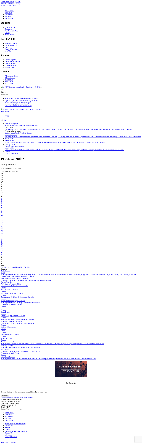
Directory (8, 47)
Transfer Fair (99, 344)
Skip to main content (7, 2)
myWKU (8, 51)
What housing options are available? (17, 104)
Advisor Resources (22, 142)
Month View (19, 267)
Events (11, 146)
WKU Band (5, 349)
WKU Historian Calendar (9, 289)
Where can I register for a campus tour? (18, 102)
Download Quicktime (26, 398)
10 (1, 215)
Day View (4, 267)
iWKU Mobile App (11, 31)
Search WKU (6, 92)
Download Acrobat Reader (10, 398)
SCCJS (12, 274)
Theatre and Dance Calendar (10, 334)
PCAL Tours (41, 150)
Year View (27, 267)
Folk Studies (37, 280)
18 (1, 230)
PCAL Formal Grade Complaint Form (74, 150)
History (21, 129)
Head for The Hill (29, 344)
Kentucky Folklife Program (24, 280)
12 (1, 218)
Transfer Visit (90, 344)
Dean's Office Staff (11, 150)
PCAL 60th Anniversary (23, 274)
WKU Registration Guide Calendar (12, 293)
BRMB (17, 359)
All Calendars (5, 271)
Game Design (5, 312)
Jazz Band (63, 359)
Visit (6, 5)
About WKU (9, 11)
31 (1, 254)
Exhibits (18, 284)
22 (1, 237)
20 (1, 233)
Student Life (9, 18)
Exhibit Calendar (6, 282)
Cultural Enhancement (8, 327)
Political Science (46, 129)
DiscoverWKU (40, 344)
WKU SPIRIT (10, 83)
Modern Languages (30, 129)
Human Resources (11, 45)
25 (1, 243)
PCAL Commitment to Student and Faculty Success (106, 137)
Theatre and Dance (85, 129)
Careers (7, 429)
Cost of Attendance (11, 65)
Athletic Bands (20, 351)
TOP (46, 344)
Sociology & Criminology (121, 274)
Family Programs (10, 60)
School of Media (10, 276)
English (16, 129)
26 (1, 245)
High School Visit (80, 344)
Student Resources (11, 135)
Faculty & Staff (10, 140)
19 (1, 231)
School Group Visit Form (53, 150)
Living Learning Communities (64, 137)
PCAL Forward (10, 142)
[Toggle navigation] (1, 120)
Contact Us (8, 433)
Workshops (25, 347)
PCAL (7, 116)
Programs (19, 347)
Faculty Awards (37, 142)
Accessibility (9, 425)
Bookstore (8, 29)
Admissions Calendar (8, 342)
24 (1, 241)
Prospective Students (35, 137)
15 (1, 224)
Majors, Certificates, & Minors (15, 125)
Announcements (34, 347)
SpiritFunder (9, 81)
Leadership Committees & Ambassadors (100, 150)
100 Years (93, 359)
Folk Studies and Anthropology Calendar (14, 278)
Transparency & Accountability (15, 424)
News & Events (10, 144)
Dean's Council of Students (132, 137)
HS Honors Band (84, 359)
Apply (3, 5)
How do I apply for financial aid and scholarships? (21, 100)
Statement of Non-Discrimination (16, 431)
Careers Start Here (48, 137)
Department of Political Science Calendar (14, 286)
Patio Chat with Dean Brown (27, 150)
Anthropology (46, 280)
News (7, 146)
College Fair (71, 344)
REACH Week (21, 276)
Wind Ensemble (25, 359)
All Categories (5, 274)
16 (1, 226)
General (33, 274)
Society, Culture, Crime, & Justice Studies (65, 129)
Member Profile (10, 67)
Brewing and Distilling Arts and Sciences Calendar (17, 323)
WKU (7, 115)
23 (1, 239)
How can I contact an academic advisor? (18, 106)
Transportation (9, 35)
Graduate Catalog (26, 133)
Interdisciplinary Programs (123, 129)
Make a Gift (9, 80)
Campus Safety (10, 27)
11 (1, 217)
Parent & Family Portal (12, 61)
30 (1, 252)
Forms (30, 142)
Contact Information (11, 153)
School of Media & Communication (103, 129)
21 (1, 235)
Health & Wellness (11, 49)
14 (1, 222)
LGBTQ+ (13, 321)
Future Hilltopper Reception (57, 344)
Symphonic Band (36, 359)
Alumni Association (11, 76)
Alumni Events (10, 78)
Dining (7, 33)
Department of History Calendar (11, 304)
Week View (11, 267)
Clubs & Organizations (81, 137)
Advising (8, 137)
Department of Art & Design (10, 353)
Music (39, 129)
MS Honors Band (72, 359)
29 (1, 250)
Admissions (9, 14)
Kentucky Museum (7, 345)
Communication (50, 274)
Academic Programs (11, 123)
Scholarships (9, 138)
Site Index (8, 435)
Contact (7, 152)
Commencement (18, 146)
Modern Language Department (20, 303)
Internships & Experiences (19, 137)
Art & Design (9, 129)
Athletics (8, 16)
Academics (8, 13)
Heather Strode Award (63, 142)
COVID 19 (4, 308)
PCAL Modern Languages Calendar (13, 301)
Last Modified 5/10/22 (8, 442)
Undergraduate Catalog (12, 133)
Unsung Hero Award (49, 142)
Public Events (35, 303)
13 (1, 220)
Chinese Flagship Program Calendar (13, 316)
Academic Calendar (11, 43)
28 (1, 248)
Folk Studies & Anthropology (75, 274)
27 (1, 246)
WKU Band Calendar (8, 357)
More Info (12, 5)
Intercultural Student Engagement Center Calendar (17, 319)
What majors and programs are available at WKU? (21, 98)
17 (1, 228)
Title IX (7, 427)
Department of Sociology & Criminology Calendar (17, 297)
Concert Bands (30, 351)
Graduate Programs (31, 125)
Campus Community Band (51, 359)
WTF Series (30, 276)
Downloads (5, 395)
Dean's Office (9, 148)
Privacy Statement (11, 437)
